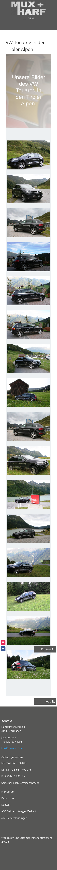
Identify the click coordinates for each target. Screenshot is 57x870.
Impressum (7, 791)
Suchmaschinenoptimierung (36, 837)
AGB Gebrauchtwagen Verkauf (18, 811)
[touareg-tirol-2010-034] (28, 645)
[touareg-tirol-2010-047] (28, 373)
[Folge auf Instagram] (3, 642)
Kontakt (5, 804)
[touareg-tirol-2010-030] (28, 577)
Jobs (48, 701)
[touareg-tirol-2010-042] (28, 407)
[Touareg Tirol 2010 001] (28, 441)
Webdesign (7, 837)
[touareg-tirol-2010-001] (28, 237)
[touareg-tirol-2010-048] (28, 339)
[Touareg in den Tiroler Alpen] (28, 203)
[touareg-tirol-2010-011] (28, 475)
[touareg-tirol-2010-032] (28, 611)
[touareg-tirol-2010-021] (28, 543)
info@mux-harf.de (11, 748)
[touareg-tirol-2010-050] (28, 271)
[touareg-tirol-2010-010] (28, 169)
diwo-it (5, 842)
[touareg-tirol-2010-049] (28, 305)
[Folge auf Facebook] (3, 648)
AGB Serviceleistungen (14, 818)
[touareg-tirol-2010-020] (28, 509)
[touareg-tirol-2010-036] (28, 679)
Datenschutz (8, 798)
